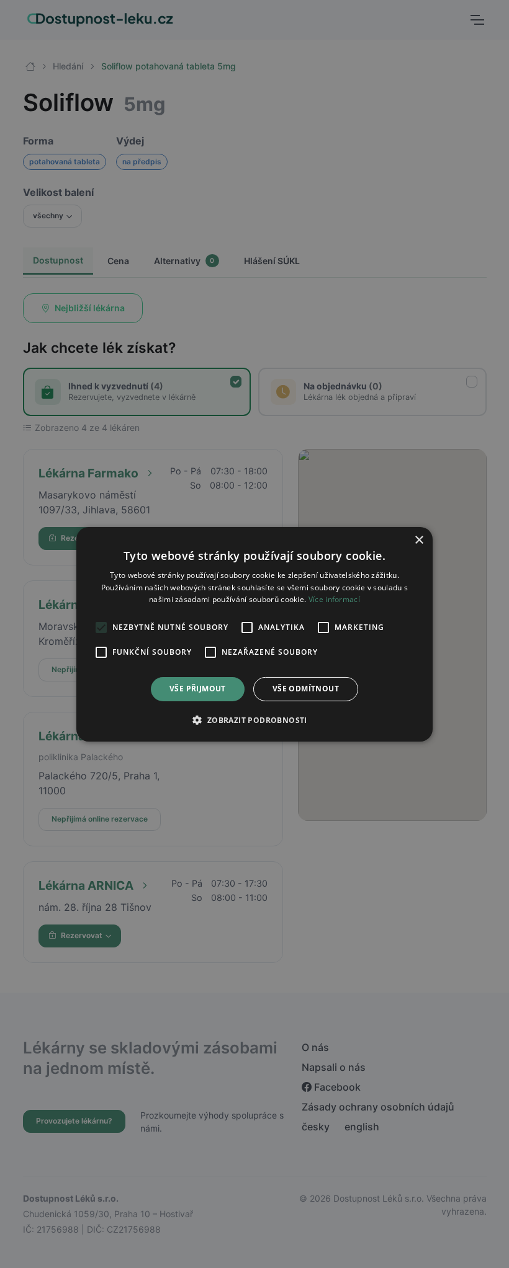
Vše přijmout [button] (197, 688)
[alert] (254, 634)
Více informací (334, 599)
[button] (254, 720)
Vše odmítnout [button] (306, 688)
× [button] (418, 539)
